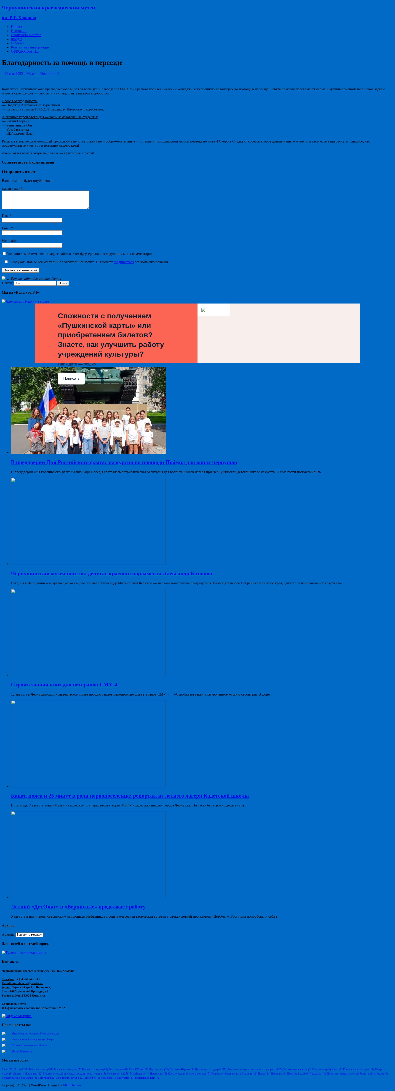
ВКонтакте (49, 1008)
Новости (17, 27)
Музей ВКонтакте (22, 1051)
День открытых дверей (210, 1069)
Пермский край (298, 1073)
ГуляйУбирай (138, 1069)
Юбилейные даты (147, 1077)
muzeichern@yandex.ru (27, 983)
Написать (71, 378)
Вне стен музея (41, 1069)
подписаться (124, 262)
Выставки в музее (95, 1069)
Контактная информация (30, 47)
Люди (18, 1073)
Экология (108, 1077)
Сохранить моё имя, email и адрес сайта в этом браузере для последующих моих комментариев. (80, 254)
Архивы (8, 934)
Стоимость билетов (26, 35)
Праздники (318, 1073)
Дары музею (159, 1069)
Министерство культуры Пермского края (35, 1033)
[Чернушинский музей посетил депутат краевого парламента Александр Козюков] (88, 564)
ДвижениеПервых (182, 1069)
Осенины (249, 1073)
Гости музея (118, 1069)
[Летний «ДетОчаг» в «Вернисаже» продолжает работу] (88, 897)
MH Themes (72, 1085)
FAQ (26, 995)
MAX (62, 1008)
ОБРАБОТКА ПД (25, 51)
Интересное (321, 1069)
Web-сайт (9, 241)
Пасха (264, 1073)
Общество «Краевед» (226, 1073)
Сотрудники (46, 1077)
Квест (337, 1069)
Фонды (16, 39)
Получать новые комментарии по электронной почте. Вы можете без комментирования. (89, 262)
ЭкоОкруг (92, 1077)
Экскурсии (125, 1077)
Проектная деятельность (343, 1073)
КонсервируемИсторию (358, 1069)
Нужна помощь (199, 1073)
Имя (5, 216)
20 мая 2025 (14, 73)
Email (6, 228)
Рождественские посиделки (19, 1077)
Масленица (33, 1073)
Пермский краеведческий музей (30, 1045)
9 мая (7, 1069)
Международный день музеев (86, 1073)
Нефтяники (158, 1073)
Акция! (21, 1069)
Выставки (19, 31)
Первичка (278, 1073)
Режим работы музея (374, 1073)
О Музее (17, 43)
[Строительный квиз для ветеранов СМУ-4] (88, 675)
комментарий (12, 188)
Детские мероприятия (297, 1069)
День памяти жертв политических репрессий (254, 1069)
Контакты (38, 995)
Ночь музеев (178, 1073)
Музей (32, 73)
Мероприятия (118, 1073)
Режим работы (11, 995)
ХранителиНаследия (69, 1077)
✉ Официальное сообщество (21, 1008)
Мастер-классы (54, 1073)
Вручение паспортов (67, 1069)
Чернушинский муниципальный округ (33, 1039)
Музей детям (139, 1073)
